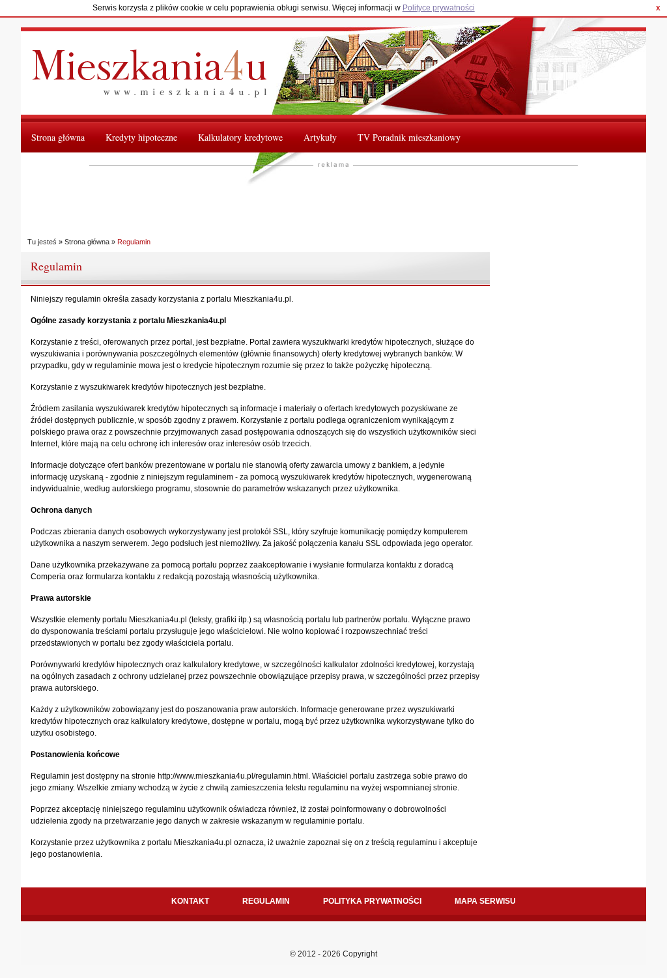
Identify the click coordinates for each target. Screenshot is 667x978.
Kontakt (190, 901)
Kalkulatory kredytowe (240, 137)
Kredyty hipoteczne (141, 137)
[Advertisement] (326, 200)
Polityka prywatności (372, 901)
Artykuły (320, 137)
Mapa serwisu (485, 901)
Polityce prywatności (439, 7)
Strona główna (58, 137)
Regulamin (266, 901)
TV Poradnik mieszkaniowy (409, 137)
